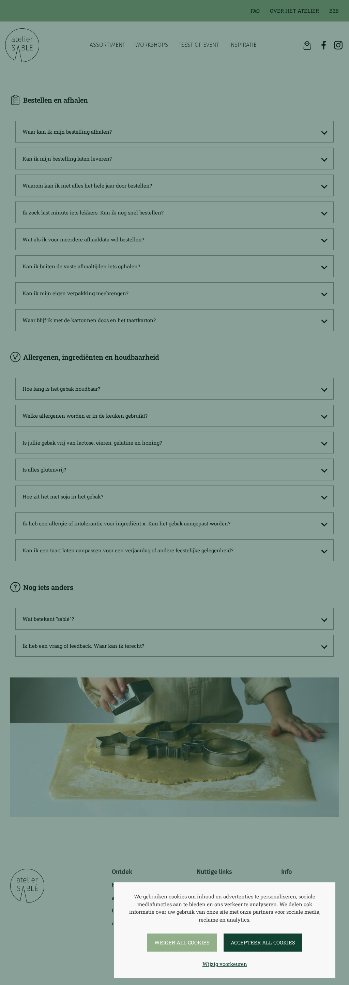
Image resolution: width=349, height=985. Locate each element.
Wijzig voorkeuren (224, 963)
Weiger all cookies (182, 942)
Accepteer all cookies (263, 942)
